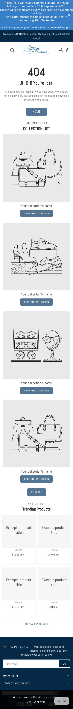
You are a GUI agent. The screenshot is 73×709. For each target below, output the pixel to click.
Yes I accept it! (36, 702)
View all (36, 492)
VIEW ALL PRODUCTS (36, 623)
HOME (36, 111)
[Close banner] (69, 15)
